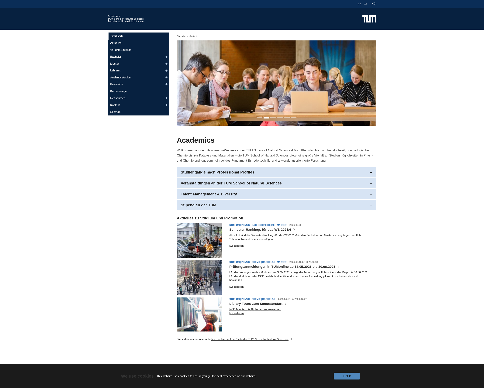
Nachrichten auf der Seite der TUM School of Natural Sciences (250, 339)
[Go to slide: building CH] (293, 117)
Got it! (347, 376)
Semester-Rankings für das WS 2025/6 (260, 230)
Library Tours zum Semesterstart (255, 304)
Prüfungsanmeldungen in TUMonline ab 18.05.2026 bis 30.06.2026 (282, 267)
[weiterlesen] (236, 245)
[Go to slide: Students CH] (273, 117)
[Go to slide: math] (280, 117)
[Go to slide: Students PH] (266, 117)
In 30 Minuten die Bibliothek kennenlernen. (255, 309)
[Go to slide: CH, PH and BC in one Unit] (259, 117)
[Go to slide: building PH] (287, 117)
